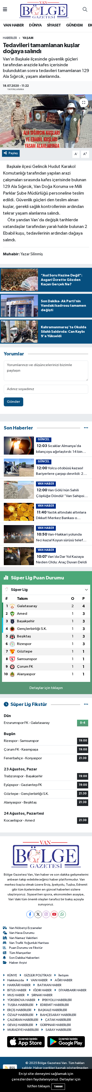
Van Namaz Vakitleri (23, 938)
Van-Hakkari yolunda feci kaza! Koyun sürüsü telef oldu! (59, 537)
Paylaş (13, 153)
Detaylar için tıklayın (46, 688)
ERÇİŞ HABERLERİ (19, 1010)
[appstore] (26, 1043)
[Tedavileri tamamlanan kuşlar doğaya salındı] (46, 121)
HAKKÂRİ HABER (19, 985)
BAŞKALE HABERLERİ (52, 1010)
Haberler (10, 38)
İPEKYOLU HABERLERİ (57, 1000)
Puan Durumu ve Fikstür (26, 947)
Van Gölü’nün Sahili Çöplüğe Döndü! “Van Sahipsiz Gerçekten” (61, 493)
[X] (38, 914)
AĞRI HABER (63, 980)
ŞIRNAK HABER (41, 995)
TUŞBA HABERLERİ (20, 1005)
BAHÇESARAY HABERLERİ (58, 1015)
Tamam (58, 1086)
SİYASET (54, 25)
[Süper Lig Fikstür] (86, 704)
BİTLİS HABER (16, 990)
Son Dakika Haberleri (24, 957)
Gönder (13, 402)
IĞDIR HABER (42, 990)
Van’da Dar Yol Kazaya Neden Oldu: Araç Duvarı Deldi (61, 559)
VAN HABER (13, 25)
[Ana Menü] (5, 10)
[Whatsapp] (62, 914)
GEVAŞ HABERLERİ (20, 1025)
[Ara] (85, 10)
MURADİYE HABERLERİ (23, 1030)
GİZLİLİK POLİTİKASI (37, 975)
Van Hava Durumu (21, 933)
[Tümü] (86, 428)
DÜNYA (35, 25)
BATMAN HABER (49, 985)
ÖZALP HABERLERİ (20, 1015)
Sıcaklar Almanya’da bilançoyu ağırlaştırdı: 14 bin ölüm (59, 449)
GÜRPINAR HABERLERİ (55, 1025)
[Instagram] (46, 914)
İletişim (64, 975)
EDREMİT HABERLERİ (54, 1005)
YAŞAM (28, 38)
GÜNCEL (44, 439)
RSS (12, 1068)
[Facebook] (30, 914)
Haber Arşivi (18, 962)
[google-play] (66, 1043)
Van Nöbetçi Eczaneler (25, 928)
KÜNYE (12, 975)
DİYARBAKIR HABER (72, 990)
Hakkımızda (15, 980)
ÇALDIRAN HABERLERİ (22, 1019)
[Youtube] (54, 914)
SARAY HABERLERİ (58, 1030)
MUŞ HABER (16, 995)
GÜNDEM (74, 25)
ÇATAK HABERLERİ (58, 1019)
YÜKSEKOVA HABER (21, 1000)
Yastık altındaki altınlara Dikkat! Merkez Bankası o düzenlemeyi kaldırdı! (61, 515)
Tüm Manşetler (20, 953)
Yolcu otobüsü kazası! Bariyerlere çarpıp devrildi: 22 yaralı (61, 471)
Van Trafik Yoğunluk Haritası (29, 943)
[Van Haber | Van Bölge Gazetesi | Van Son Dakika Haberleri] (44, 9)
